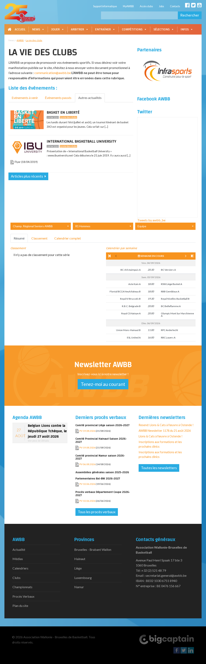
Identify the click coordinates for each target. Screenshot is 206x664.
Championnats (22, 587)
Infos (185, 29)
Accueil (20, 29)
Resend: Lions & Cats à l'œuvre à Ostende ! (166, 425)
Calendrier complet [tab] (67, 238)
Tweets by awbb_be (151, 220)
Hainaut (79, 559)
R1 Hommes (82, 226)
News (36, 29)
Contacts (175, 6)
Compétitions (132, 29)
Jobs (161, 6)
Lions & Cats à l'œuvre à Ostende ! (160, 436)
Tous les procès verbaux (96, 512)
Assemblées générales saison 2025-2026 (102, 472)
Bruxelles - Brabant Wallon (92, 549)
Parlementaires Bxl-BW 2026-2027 (97, 478)
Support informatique (105, 6)
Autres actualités (90, 98)
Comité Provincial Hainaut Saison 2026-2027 (101, 440)
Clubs (16, 578)
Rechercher (189, 15)
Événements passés (58, 98)
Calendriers (20, 568)
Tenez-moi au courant (103, 384)
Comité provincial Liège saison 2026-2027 (102, 425)
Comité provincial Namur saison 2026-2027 (100, 457)
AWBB (20, 40)
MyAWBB (128, 6)
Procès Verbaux (23, 596)
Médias (17, 559)
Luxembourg (83, 578)
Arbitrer (77, 29)
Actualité (18, 549)
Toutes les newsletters (159, 468)
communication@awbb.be (52, 73)
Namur (79, 587)
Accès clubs (146, 6)
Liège (78, 568)
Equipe (142, 226)
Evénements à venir (25, 98)
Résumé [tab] (19, 238)
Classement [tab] (39, 238)
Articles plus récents (27, 176)
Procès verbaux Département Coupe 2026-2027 (102, 493)
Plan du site (20, 605)
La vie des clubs (34, 40)
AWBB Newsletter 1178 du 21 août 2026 (165, 430)
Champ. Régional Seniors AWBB (33, 226)
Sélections (161, 29)
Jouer (55, 29)
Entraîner (103, 29)
